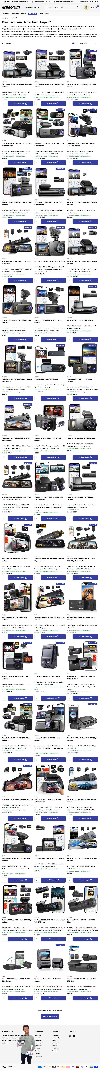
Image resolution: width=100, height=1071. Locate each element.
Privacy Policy (56, 1040)
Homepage (5, 18)
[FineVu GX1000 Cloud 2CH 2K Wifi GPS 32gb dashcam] (17, 958)
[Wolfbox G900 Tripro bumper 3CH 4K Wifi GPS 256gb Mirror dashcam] (17, 476)
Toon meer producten (50, 1016)
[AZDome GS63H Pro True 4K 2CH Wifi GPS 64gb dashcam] (17, 358)
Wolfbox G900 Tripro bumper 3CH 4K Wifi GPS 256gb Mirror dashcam (16, 498)
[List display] (75, 43)
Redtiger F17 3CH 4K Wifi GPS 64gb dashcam (14, 619)
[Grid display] (73, 43)
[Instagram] (70, 1036)
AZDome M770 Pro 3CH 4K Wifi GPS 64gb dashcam (49, 85)
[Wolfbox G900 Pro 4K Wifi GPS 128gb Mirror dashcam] (17, 240)
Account (54, 1046)
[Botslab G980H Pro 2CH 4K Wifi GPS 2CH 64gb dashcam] (49, 123)
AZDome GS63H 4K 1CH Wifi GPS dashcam (49, 261)
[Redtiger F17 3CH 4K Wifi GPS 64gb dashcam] (17, 597)
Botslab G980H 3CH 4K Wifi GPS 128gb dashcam (16, 739)
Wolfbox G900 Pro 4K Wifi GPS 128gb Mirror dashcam (17, 262)
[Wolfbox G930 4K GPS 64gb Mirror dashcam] (17, 779)
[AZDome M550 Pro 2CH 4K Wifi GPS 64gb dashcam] (82, 240)
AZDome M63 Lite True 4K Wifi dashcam (81, 438)
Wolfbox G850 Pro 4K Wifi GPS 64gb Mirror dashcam (49, 619)
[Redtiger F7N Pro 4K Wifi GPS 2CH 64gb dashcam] (17, 838)
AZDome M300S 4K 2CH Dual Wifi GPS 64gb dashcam (48, 203)
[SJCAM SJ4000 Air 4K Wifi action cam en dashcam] (82, 597)
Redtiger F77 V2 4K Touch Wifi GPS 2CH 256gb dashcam (48, 498)
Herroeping (38, 1046)
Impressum (55, 1043)
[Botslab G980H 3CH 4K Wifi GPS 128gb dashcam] (17, 717)
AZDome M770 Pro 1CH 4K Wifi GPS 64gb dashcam (82, 203)
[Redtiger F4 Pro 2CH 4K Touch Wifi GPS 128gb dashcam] (49, 779)
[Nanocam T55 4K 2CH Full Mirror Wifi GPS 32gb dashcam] (49, 538)
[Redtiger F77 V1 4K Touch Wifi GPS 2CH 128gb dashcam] (82, 656)
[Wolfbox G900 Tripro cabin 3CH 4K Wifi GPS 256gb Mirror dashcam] (82, 538)
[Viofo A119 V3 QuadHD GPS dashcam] (49, 656)
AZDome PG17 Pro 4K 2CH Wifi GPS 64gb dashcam (82, 859)
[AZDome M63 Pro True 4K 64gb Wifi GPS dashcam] (82, 64)
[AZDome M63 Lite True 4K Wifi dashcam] (82, 417)
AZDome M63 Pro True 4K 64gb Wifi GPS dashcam (81, 85)
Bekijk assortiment (31, 7)
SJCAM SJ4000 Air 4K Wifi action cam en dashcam (81, 619)
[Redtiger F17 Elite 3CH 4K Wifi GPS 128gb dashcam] (17, 899)
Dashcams (5, 14)
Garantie (37, 1038)
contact (8, 1035)
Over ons (38, 1035)
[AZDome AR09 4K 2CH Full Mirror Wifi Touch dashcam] (17, 417)
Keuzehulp (38, 1056)
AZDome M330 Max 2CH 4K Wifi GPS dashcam (80, 498)
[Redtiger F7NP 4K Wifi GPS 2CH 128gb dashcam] (49, 300)
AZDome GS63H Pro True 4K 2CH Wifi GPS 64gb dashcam (17, 380)
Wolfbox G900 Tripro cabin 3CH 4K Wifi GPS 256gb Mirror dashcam (81, 560)
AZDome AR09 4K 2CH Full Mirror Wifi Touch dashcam (15, 439)
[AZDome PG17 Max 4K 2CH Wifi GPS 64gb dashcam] (82, 779)
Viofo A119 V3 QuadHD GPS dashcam (47, 676)
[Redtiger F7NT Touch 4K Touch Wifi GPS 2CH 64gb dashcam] (82, 123)
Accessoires (15, 14)
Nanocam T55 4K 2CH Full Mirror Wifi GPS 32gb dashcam (49, 560)
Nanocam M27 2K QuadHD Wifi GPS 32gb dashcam (16, 321)
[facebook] (77, 1036)
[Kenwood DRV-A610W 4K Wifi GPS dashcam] (82, 358)
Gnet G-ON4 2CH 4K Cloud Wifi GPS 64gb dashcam (82, 739)
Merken (23, 14)
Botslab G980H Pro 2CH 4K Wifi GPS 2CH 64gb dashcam (49, 144)
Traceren (55, 1051)
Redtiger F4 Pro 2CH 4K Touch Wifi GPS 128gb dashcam (48, 800)
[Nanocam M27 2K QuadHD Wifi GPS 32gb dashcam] (17, 300)
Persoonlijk (56, 1032)
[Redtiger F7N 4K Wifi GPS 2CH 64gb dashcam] (49, 717)
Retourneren (39, 1043)
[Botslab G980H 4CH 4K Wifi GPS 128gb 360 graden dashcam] (17, 123)
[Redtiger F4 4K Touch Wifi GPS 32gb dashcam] (17, 538)
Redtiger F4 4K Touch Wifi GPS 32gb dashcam (14, 560)
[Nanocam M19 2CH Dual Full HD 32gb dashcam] (49, 417)
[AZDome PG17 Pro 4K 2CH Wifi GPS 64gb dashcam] (82, 838)
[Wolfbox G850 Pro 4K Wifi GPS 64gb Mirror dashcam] (49, 597)
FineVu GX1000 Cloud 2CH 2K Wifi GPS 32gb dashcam (16, 980)
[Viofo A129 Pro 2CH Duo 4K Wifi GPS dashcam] (49, 958)
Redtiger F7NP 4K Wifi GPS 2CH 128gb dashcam (48, 321)
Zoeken (77, 7)
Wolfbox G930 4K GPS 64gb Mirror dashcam (17, 799)
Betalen (37, 1048)
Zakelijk (37, 1051)
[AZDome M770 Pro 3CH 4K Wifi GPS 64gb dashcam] (49, 64)
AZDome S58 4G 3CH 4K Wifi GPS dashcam (49, 858)
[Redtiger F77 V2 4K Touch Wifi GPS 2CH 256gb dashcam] (49, 476)
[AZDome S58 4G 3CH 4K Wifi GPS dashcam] (49, 838)
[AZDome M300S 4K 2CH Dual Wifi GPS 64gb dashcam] (49, 182)
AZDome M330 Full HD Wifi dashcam (80, 320)
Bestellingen (56, 1048)
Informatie (39, 1032)
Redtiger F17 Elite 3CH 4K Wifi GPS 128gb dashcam (17, 921)
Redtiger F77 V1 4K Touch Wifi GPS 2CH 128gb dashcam (81, 678)
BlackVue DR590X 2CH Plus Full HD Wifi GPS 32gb (81, 980)
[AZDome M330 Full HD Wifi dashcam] (82, 300)
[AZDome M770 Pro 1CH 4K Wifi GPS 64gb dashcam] (82, 182)
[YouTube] (74, 1036)
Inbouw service (44, 14)
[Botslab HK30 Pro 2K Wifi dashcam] (49, 358)
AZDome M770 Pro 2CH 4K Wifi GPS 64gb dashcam (17, 85)
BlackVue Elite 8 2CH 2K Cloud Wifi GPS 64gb (81, 921)
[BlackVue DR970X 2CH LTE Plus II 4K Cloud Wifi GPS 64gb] (49, 899)
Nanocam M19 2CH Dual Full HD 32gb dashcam (47, 439)
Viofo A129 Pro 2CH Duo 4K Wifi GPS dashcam (47, 980)
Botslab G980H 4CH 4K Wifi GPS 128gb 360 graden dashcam (17, 144)
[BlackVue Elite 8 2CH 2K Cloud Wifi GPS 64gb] (82, 899)
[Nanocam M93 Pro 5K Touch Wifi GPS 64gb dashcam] (17, 182)
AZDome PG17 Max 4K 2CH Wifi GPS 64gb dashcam (82, 800)
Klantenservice (84, 2)
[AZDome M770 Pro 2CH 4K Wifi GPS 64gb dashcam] (17, 64)
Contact (37, 1054)
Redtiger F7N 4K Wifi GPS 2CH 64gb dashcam (47, 739)
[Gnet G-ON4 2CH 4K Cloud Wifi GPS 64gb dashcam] (82, 717)
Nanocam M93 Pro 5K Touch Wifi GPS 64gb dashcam (17, 203)
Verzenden (38, 1040)
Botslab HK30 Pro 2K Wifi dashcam (46, 379)
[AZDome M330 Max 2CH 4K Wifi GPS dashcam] (82, 476)
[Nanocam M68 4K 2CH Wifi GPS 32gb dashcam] (17, 656)
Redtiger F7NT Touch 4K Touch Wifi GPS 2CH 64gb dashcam (81, 144)
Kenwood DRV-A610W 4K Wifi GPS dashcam (79, 380)
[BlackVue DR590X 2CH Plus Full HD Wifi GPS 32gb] (82, 958)
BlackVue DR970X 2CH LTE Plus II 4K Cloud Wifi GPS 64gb (49, 921)
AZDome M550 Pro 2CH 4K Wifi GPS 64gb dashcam (82, 262)
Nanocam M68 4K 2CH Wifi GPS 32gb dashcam (15, 678)
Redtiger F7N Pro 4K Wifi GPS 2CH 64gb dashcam (16, 859)
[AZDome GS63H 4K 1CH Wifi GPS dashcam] (49, 240)
